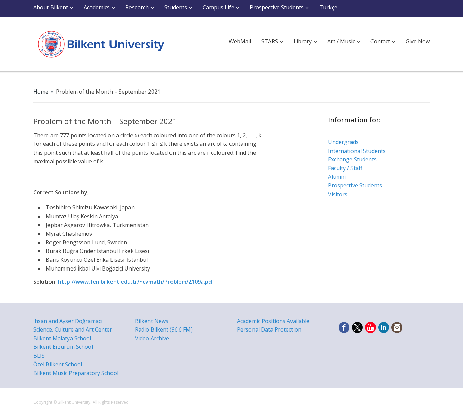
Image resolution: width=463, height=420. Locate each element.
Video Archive (152, 338)
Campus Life (218, 7)
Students (175, 7)
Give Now (418, 41)
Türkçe (328, 7)
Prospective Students (277, 7)
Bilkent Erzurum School (63, 347)
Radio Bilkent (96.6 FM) (164, 329)
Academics (97, 7)
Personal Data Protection (269, 329)
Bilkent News (151, 321)
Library (303, 41)
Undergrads (343, 142)
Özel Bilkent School (57, 364)
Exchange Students (352, 159)
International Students (357, 151)
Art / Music (341, 41)
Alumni (337, 176)
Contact (380, 41)
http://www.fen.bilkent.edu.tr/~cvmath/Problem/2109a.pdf (136, 281)
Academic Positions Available (273, 321)
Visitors (337, 194)
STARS (269, 41)
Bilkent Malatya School (62, 338)
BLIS (39, 355)
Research (137, 7)
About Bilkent (50, 7)
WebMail (240, 41)
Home (40, 91)
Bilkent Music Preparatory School (75, 373)
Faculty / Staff (345, 168)
